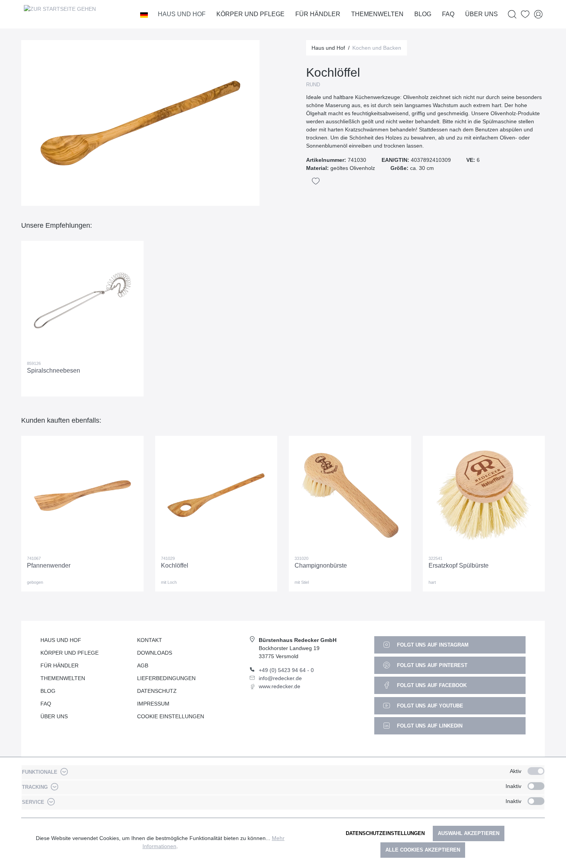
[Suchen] (512, 14)
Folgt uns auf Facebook (431, 685)
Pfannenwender (48, 565)
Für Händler (59, 665)
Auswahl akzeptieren (468, 833)
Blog (47, 691)
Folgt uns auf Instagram (432, 645)
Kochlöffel (174, 565)
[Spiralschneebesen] (82, 301)
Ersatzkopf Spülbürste (459, 565)
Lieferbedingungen (166, 678)
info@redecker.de (280, 678)
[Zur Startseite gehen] (59, 14)
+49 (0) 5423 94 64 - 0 (286, 670)
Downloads (154, 653)
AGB (142, 665)
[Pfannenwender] (82, 495)
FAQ (45, 704)
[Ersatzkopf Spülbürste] (484, 495)
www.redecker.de (279, 686)
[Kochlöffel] (216, 495)
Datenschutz (157, 691)
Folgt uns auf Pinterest (431, 665)
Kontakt (149, 640)
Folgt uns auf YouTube (429, 706)
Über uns (54, 716)
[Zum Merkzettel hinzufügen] (316, 181)
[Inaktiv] (535, 786)
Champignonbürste (321, 565)
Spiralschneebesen (53, 370)
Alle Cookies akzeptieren (422, 850)
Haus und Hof (60, 640)
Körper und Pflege (69, 653)
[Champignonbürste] (350, 495)
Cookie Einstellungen (170, 716)
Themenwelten (62, 678)
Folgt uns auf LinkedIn (428, 726)
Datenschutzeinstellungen (385, 833)
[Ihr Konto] (538, 14)
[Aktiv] (535, 771)
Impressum (153, 704)
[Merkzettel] (525, 14)
